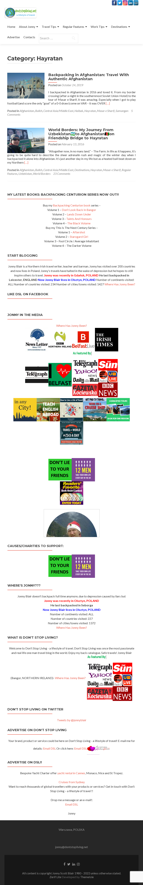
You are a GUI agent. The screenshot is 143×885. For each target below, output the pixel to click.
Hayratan (90, 110)
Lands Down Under (79, 214)
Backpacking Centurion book (71, 205)
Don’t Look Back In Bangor (79, 210)
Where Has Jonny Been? (119, 284)
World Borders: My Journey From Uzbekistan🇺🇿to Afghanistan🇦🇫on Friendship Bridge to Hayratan (81, 134)
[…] (108, 103)
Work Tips (97, 26)
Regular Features (73, 26)
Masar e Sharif (106, 110)
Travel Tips (49, 26)
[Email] (136, 2)
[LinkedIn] (130, 2)
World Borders (41, 173)
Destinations (119, 26)
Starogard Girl (79, 236)
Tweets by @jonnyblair (71, 720)
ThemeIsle (87, 877)
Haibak (78, 110)
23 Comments (61, 173)
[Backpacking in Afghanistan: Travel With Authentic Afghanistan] (26, 85)
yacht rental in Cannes (71, 773)
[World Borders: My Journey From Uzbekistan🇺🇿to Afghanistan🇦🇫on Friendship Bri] (26, 140)
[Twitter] (119, 2)
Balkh (38, 110)
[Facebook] (114, 2)
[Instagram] (125, 2)
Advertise (13, 37)
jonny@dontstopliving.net (71, 847)
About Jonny (27, 26)
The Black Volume (78, 223)
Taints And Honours (79, 218)
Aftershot (79, 232)
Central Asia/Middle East (58, 110)
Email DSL (49, 748)
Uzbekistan (25, 173)
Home (11, 26)
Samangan (122, 110)
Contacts (29, 37)
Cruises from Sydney (72, 782)
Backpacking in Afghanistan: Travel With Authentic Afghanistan (88, 77)
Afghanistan (27, 110)
